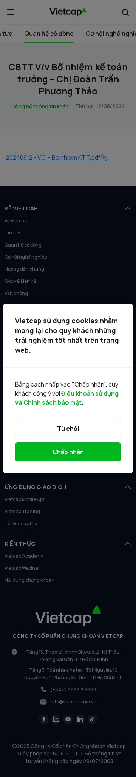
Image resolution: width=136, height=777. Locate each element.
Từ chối (68, 428)
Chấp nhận (68, 452)
